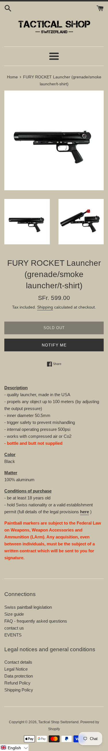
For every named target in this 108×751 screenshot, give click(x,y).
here (84, 511)
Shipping (45, 307)
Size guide (14, 614)
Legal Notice (16, 669)
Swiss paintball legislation (28, 607)
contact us (14, 627)
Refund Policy (17, 682)
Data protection (18, 675)
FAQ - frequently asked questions (35, 621)
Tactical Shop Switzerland (58, 722)
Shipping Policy (18, 689)
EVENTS (13, 634)
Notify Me (54, 345)
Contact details (18, 662)
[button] (14, 747)
